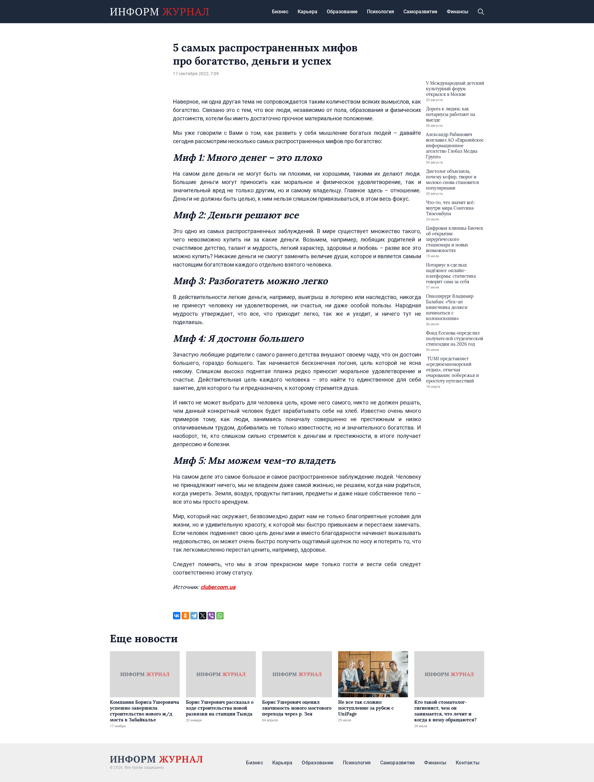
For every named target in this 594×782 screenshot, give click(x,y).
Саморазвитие (420, 12)
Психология (380, 12)
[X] (202, 615)
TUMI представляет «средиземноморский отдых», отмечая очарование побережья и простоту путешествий (452, 370)
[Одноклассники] (185, 615)
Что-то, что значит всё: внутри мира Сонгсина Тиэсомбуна (450, 208)
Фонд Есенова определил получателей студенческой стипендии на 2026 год (454, 338)
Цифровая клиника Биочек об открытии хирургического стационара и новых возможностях (454, 239)
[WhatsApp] (220, 615)
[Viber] (211, 615)
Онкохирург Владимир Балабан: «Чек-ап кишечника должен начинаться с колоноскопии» (449, 307)
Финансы (457, 12)
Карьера (307, 12)
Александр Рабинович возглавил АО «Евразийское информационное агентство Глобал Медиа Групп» (455, 146)
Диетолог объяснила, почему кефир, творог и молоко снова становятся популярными (452, 180)
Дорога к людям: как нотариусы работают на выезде (450, 114)
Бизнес (280, 12)
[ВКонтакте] (176, 615)
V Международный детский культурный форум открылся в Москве (455, 88)
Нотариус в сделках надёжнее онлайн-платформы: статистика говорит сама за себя (451, 273)
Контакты (468, 763)
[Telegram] (194, 615)
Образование (342, 12)
